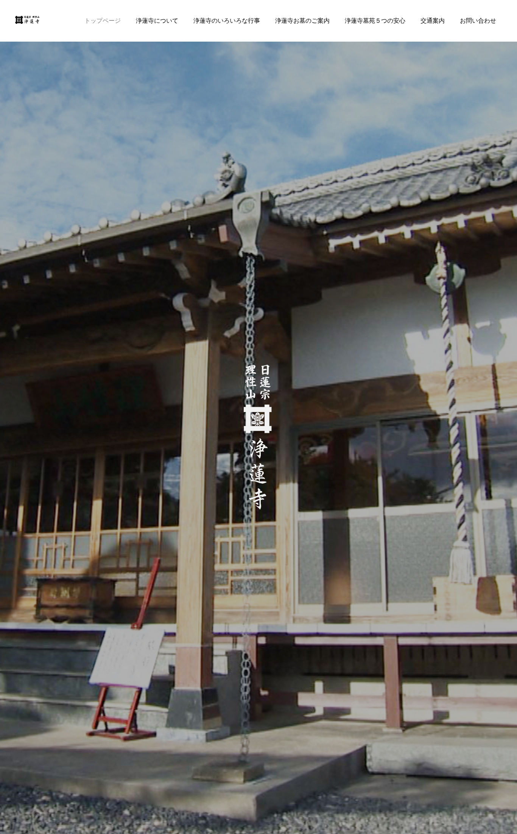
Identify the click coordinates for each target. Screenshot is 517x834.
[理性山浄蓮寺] (27, 21)
